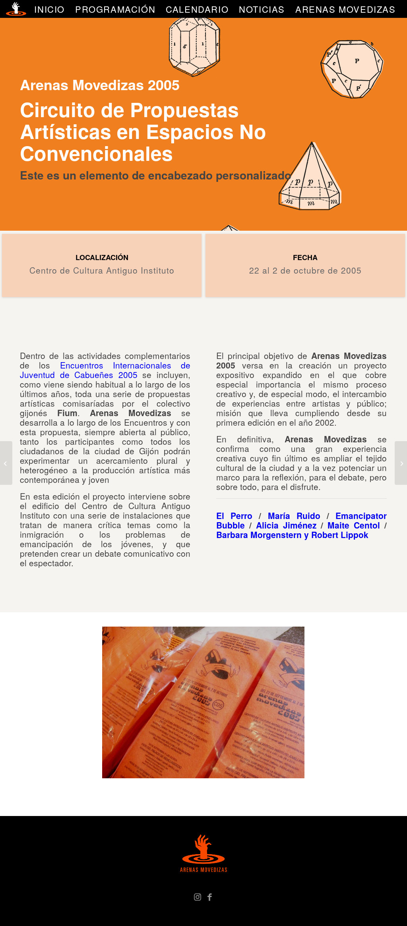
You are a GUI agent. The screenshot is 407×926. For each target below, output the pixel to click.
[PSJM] (401, 463)
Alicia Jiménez (288, 525)
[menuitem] (49, 9)
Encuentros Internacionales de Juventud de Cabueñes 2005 (105, 369)
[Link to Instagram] (198, 896)
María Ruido (294, 515)
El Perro (234, 515)
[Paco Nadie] (6, 463)
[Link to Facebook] (209, 896)
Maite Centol (354, 525)
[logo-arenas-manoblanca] (16, 9)
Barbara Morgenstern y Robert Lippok (293, 534)
